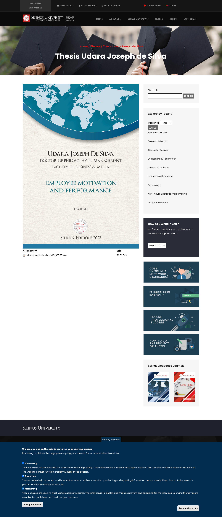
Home (99, 18)
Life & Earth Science (158, 167)
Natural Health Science (160, 176)
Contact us (157, 245)
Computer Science (158, 150)
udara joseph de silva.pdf (40, 255)
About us (114, 18)
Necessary (31, 463)
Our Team (189, 18)
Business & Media (157, 141)
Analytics (30, 476)
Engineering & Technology (162, 158)
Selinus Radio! (154, 5)
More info (113, 453)
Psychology (154, 185)
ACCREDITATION (111, 5)
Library (173, 18)
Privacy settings (111, 439)
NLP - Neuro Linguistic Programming (167, 193)
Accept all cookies (188, 508)
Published (153, 122)
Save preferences (32, 504)
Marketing (31, 488)
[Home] (48, 18)
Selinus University (137, 18)
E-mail (172, 5)
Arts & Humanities (157, 132)
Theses (159, 18)
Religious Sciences (158, 202)
